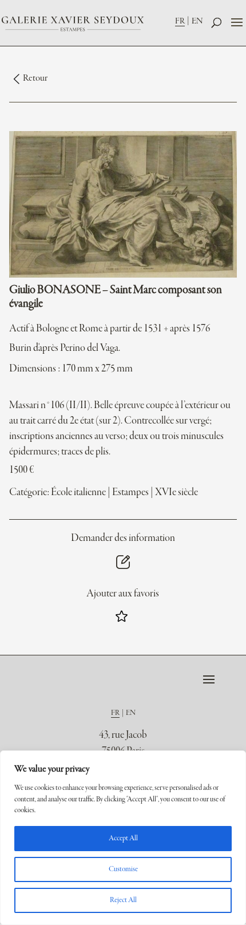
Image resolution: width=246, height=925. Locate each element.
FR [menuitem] (180, 21)
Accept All (123, 839)
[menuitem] (183, 21)
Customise (123, 869)
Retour (35, 78)
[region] (123, 837)
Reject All (123, 900)
